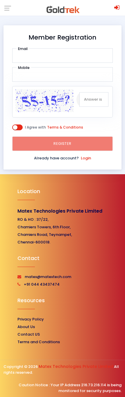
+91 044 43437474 (42, 284)
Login (86, 158)
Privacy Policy (30, 319)
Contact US (28, 334)
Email (23, 48)
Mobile (24, 67)
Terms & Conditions (65, 127)
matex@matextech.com (48, 276)
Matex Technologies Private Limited (59, 211)
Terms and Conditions (38, 342)
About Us (26, 327)
